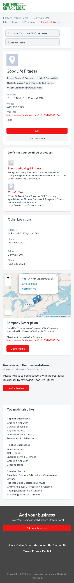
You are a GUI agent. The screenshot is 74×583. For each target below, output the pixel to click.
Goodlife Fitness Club (19, 434)
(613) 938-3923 (30, 283)
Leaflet (39, 316)
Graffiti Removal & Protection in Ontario (29, 486)
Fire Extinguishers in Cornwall (23, 494)
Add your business (37, 527)
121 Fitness (13, 452)
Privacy (36, 551)
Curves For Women (17, 426)
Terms (27, 551)
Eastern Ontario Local (15, 17)
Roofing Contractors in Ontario (24, 490)
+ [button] (8, 277)
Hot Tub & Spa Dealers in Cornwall (26, 482)
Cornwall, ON (41, 17)
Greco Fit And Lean (17, 422)
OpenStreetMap (52, 316)
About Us (45, 545)
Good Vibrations (16, 448)
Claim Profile (18, 348)
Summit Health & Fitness (20, 438)
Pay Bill (46, 551)
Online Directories (27, 545)
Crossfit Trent (15, 464)
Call (37, 130)
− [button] (8, 283)
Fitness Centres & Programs (19, 21)
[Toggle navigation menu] (69, 6)
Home (11, 545)
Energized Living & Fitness (21, 456)
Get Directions (29, 288)
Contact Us (59, 545)
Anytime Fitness (16, 430)
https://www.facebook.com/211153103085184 (33, 340)
